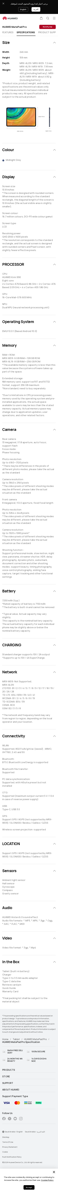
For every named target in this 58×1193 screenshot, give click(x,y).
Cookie (5, 1152)
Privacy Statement (9, 1147)
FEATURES (7, 32)
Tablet (16, 1039)
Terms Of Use (7, 1142)
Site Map (5, 1137)
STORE (6, 1076)
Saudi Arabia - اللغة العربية (35, 1132)
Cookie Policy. (47, 1180)
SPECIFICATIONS (26, 32)
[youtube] (15, 1119)
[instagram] (21, 1119)
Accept (29, 1187)
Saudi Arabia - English (14, 1132)
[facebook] (4, 1119)
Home (5, 1039)
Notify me (47, 27)
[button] (41, 18)
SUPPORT (7, 1083)
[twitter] (9, 1119)
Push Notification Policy (11, 1157)
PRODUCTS (8, 1070)
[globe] (3, 1132)
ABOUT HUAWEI (10, 1089)
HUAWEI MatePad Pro (35, 1039)
